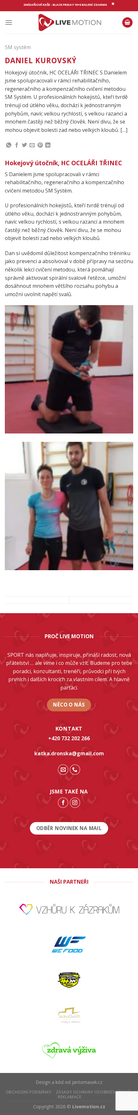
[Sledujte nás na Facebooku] (63, 802)
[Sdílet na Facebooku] (16, 145)
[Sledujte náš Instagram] (75, 802)
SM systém (18, 47)
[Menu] (9, 22)
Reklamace (70, 1097)
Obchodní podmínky (28, 1092)
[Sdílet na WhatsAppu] (8, 145)
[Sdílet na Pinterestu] (40, 145)
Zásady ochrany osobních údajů (93, 1092)
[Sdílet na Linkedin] (47, 145)
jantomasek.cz (87, 1082)
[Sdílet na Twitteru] (24, 145)
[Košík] (127, 22)
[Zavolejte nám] (75, 769)
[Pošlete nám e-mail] (63, 769)
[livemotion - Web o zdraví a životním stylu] (69, 22)
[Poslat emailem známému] (32, 145)
